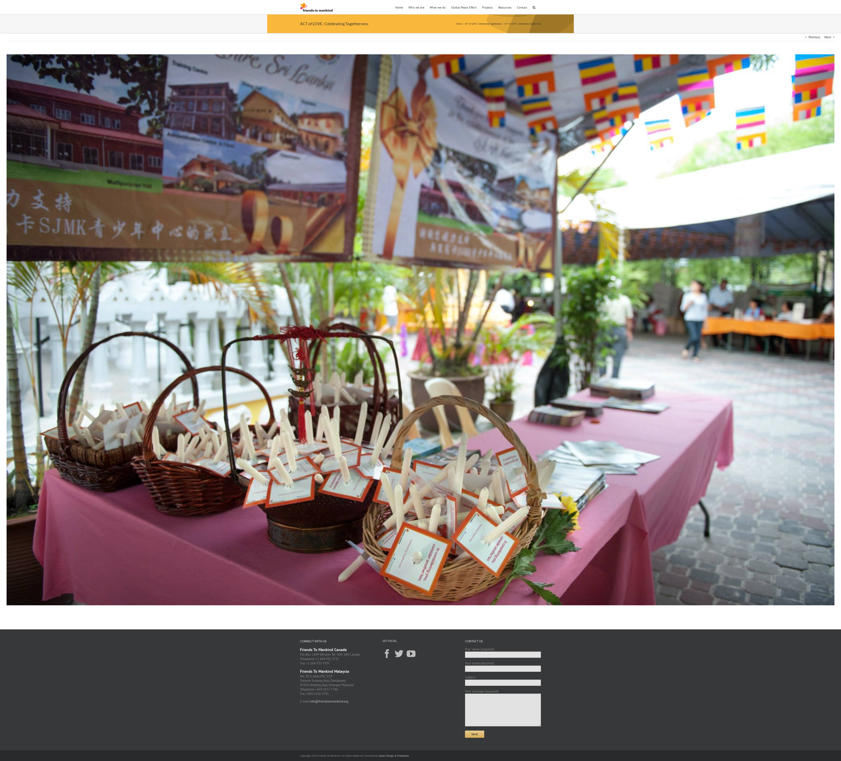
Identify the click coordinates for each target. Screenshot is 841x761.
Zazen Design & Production (394, 755)
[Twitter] (399, 653)
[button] (534, 7)
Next (827, 37)
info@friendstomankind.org (329, 701)
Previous (814, 37)
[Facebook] (387, 653)
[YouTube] (411, 653)
